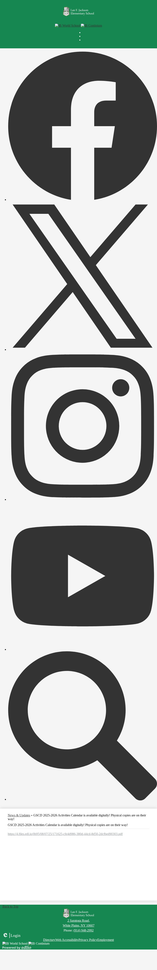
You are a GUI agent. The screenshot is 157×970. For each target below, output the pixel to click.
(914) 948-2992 (83, 930)
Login (11, 935)
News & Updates (19, 815)
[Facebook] (82, 199)
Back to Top (10, 906)
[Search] (82, 799)
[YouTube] (82, 649)
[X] (82, 349)
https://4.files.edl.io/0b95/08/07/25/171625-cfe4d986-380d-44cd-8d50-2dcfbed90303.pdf (65, 834)
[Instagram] (82, 499)
